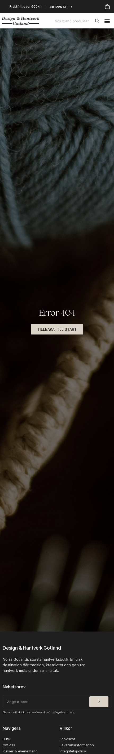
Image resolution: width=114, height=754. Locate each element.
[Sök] (98, 21)
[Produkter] (107, 6)
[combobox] (74, 21)
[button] (107, 20)
